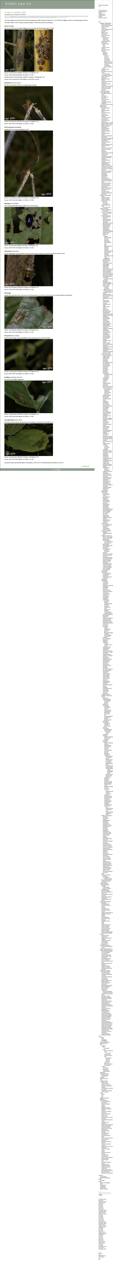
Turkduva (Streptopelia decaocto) (106, 193)
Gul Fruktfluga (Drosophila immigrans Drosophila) (106, 409)
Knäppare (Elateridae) (105, 642)
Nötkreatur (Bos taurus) (106, 71)
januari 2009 (102, 1221)
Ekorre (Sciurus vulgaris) (105, 27)
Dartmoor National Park (108, 1051)
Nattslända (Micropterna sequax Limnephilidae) (107, 708)
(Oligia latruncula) (108, 291)
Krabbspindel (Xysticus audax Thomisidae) (106, 1001)
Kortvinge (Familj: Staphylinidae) (107, 648)
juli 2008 (101, 1228)
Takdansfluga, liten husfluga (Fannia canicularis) (107, 479)
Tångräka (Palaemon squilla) (106, 900)
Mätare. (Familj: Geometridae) (106, 285)
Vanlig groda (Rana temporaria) (105, 200)
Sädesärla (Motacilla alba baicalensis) (106, 184)
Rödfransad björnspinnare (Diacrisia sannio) (107, 310)
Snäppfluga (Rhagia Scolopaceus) (107, 459)
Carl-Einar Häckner (106, 56)
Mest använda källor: (104, 5)
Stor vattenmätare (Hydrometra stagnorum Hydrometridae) (107, 672)
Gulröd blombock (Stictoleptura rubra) (107, 621)
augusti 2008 (102, 1227)
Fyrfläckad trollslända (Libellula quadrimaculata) (108, 779)
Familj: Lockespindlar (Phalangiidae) (106, 981)
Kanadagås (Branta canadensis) (106, 140)
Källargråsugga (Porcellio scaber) (105, 890)
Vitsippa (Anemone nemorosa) (105, 1167)
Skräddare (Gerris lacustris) (107, 666)
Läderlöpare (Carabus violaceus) (107, 650)
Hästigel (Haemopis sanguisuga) (106, 941)
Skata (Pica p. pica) (105, 162)
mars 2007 (101, 1240)
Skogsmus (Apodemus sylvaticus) (106, 82)
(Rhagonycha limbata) (107, 610)
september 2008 (102, 1226)
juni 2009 (101, 1216)
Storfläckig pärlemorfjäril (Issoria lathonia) (107, 331)
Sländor (103, 697)
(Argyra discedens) (107, 355)
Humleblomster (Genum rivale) (107, 1120)
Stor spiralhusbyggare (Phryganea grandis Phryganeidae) (108, 717)
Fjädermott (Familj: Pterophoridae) (107, 225)
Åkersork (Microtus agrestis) (105, 89)
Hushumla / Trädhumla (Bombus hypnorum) (107, 838)
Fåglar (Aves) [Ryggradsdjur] (103, 106)
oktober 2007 (102, 1232)
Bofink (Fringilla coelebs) (104, 116)
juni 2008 (101, 1229)
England (103, 1046)
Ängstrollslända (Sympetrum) (108, 805)
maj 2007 (101, 1238)
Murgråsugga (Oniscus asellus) (107, 888)
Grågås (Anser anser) (106, 125)
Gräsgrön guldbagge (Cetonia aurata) (108, 619)
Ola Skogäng (107, 65)
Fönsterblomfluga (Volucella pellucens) (108, 376)
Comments (102, 1255)
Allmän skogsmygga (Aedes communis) (107, 537)
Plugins (100, 13)
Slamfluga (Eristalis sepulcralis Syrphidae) (107, 453)
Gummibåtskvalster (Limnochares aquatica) (107, 526)
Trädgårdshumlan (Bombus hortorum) (107, 865)
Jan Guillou (106, 58)
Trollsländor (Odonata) (105, 741)
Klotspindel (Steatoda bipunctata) (106, 999)
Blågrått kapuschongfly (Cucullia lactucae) (107, 238)
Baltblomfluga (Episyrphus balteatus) (106, 359)
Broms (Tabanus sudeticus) (108, 390)
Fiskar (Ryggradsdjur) (105, 92)
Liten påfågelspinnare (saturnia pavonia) (108, 246)
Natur (100, 1036)
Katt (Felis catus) (105, 43)
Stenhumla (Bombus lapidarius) (107, 855)
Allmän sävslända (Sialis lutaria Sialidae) (108, 738)
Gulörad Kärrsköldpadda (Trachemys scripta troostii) (105, 909)
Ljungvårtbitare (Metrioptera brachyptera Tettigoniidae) (106, 506)
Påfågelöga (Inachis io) (107, 299)
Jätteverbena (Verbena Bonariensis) (106, 1129)
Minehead (106, 1048)
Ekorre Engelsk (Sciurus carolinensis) (107, 30)
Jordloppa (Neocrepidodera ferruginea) (107, 639)
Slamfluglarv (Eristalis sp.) (106, 456)
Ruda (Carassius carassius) (105, 100)
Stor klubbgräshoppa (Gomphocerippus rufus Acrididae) (108, 510)
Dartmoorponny (106, 74)
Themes (100, 16)
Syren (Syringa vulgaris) (107, 1157)
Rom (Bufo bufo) (106, 207)
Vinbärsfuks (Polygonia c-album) (107, 346)
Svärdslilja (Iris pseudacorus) (104, 1155)
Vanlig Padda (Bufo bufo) (105, 205)
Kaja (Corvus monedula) (107, 138)
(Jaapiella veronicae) (106, 551)
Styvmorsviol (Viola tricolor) (105, 1153)
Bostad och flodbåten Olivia (105, 1183)
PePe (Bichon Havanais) (106, 38)
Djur (99, 22)
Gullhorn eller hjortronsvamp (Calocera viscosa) (105, 1083)
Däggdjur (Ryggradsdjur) (105, 23)
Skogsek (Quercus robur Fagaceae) (107, 1147)
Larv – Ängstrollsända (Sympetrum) (109, 808)
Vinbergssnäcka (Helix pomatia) (106, 969)
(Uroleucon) (105, 211)
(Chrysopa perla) (108, 732)
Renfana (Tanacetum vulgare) (106, 1144)
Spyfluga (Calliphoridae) (106, 467)
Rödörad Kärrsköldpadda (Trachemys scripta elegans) (105, 918)
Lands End (106, 1062)
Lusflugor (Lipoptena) (106, 531)
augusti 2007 (102, 1234)
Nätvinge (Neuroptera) (106, 728)
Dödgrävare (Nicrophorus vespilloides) (106, 596)
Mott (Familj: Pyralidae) (105, 280)
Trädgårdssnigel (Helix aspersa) (106, 964)
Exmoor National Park (108, 1056)
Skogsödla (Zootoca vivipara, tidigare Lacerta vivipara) (106, 926)
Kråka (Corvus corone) (106, 148)
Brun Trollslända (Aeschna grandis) (108, 751)
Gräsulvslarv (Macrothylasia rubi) (107, 242)
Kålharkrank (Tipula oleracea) (107, 556)
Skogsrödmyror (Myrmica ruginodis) (107, 849)
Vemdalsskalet (106, 1071)
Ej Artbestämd (103, 1176)
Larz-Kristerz (107, 59)
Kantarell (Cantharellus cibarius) (106, 1086)
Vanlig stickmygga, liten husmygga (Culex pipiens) (107, 568)
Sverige (103, 1066)
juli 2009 (101, 1215)
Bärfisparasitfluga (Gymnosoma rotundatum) (107, 396)
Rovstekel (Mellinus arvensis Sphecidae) (108, 846)
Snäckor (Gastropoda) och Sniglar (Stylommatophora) (106, 949)
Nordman (106, 64)
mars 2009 (101, 1220)
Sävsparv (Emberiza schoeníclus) (106, 186)
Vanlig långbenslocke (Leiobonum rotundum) (106, 1024)
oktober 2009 (102, 1212)
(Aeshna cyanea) (108, 278)
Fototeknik (102, 1180)
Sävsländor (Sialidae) (105, 735)
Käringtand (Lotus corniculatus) (105, 1134)
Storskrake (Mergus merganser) (106, 173)
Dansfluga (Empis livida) (107, 399)
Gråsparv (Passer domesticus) (105, 127)
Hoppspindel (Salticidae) (104, 989)
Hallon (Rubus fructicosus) (104, 1115)
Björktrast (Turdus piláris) (105, 111)
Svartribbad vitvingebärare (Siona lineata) (106, 334)
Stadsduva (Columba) (106, 167)
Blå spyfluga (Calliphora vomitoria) (106, 379)
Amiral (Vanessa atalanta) (107, 217)
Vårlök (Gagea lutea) (106, 1169)
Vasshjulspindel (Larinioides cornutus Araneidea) (106, 1031)
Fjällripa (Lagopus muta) (106, 123)
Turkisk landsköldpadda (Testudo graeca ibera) (107, 932)
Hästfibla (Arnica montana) (105, 1123)
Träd (102, 1161)
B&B (104, 1047)
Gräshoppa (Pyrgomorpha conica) (106, 494)
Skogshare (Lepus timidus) (105, 79)
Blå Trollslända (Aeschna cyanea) (107, 748)
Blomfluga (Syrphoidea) (106, 373)
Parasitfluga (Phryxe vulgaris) (107, 439)
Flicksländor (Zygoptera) (107, 754)
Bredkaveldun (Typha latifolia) (106, 1109)
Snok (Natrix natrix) (105, 928)
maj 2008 (101, 1230)
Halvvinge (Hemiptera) (105, 626)
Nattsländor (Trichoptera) (106, 705)
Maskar (102, 934)
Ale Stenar (105, 1067)
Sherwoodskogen (108, 1064)
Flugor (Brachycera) (106, 354)
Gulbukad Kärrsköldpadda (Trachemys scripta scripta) (105, 904)
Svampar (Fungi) (104, 1081)
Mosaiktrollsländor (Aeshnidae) (107, 277)
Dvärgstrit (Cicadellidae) (106, 877)
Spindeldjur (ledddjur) (105, 970)
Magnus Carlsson (108, 62)
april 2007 (101, 1239)
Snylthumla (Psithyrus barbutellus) (106, 852)
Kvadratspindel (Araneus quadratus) (106, 1004)
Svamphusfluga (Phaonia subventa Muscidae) (107, 475)
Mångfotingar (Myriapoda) (104, 571)
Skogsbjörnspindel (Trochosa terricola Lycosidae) (105, 1019)
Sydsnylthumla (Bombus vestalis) (107, 862)
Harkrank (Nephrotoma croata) (108, 553)
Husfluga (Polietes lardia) (107, 425)
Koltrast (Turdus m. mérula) (105, 146)
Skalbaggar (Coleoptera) (104, 580)
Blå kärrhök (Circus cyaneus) (105, 113)
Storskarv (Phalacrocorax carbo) (106, 170)
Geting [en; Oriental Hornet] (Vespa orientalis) (107, 826)
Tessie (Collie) (106, 40)
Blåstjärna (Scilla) (105, 1107)
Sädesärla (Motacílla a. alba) (106, 181)
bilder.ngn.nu (18, 3)
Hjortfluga (105, 532)
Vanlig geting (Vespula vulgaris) (107, 867)
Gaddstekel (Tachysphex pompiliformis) (106, 823)
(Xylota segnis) (106, 356)
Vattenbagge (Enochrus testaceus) (106, 692)
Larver (104, 235)
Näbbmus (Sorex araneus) (105, 70)
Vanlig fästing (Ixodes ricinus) (106, 529)
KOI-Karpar (103, 96)
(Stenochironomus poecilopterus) (108, 542)
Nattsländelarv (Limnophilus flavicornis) (107, 713)
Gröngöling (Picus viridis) (105, 134)
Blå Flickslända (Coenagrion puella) (109, 757)
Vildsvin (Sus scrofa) (106, 87)
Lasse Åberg (107, 60)
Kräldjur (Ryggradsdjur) (105, 901)
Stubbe (103, 1151)
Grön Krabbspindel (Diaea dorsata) (105, 987)
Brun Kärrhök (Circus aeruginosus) (106, 118)
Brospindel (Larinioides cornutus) (106, 975)
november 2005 (102, 1246)
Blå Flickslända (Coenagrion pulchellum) (109, 761)
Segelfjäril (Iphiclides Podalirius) (108, 316)
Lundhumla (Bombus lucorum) (107, 841)
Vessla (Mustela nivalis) (107, 86)
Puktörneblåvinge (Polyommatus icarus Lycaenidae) (108, 296)
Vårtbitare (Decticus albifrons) (107, 518)
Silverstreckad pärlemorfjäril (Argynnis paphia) (107, 322)
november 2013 (102, 1199)
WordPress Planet (103, 17)
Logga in (100, 1253)
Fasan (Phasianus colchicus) (105, 121)
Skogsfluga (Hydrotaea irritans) (107, 450)
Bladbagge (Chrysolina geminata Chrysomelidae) (22, 16)
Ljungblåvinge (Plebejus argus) (107, 260)
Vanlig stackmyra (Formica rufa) (107, 869)
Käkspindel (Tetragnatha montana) (107, 1006)
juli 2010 (101, 1204)
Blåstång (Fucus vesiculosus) (105, 1075)
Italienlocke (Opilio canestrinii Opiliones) (106, 997)
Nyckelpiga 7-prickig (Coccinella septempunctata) (107, 653)
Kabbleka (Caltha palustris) (105, 1131)
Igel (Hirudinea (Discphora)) (104, 943)
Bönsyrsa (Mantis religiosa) (107, 214)
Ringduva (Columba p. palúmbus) (106, 158)
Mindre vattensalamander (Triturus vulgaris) (105, 198)
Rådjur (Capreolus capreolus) (105, 77)
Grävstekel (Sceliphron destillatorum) (106, 830)
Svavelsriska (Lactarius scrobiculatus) (106, 1091)
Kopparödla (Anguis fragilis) (106, 914)
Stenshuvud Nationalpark (106, 1069)
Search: (100, 1191)
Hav (102, 1095)
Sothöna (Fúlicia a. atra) (106, 166)
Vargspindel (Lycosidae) (107, 1028)
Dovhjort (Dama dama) (106, 25)
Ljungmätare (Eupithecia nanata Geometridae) (107, 263)
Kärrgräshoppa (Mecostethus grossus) (106, 502)
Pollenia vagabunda (107, 469)
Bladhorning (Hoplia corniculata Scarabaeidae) (107, 593)
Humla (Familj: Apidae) (106, 835)
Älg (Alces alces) (105, 91)
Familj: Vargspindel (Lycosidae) (105, 983)
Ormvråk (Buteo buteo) (106, 156)
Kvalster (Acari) (104, 523)
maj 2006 (101, 1245)
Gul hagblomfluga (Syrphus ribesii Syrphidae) (73, 16)
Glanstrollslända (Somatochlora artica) (108, 784)
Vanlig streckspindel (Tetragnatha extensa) (106, 1027)
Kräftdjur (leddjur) (104, 883)
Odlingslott (102, 1072)
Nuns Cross (108, 1053)
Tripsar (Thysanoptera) (106, 879)
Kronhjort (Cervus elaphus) (105, 48)
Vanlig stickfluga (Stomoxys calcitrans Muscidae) (108, 485)
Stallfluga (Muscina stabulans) (107, 472)
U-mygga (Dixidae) (107, 566)
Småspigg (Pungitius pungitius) (106, 102)
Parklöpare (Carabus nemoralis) (108, 656)
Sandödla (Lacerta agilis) (105, 921)
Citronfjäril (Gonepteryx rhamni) (108, 222)
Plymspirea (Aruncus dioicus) (106, 1142)
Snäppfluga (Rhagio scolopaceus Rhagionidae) (107, 462)
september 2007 (102, 1233)
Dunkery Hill (108, 1058)
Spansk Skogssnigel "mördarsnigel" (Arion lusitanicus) (106, 956)
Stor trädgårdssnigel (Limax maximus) (106, 959)
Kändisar (105, 54)
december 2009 (102, 1210)
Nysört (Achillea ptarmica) (105, 1140)
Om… (100, 6)
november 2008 (102, 1223)
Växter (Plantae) (104, 1100)
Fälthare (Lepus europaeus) (104, 33)
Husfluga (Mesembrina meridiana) (106, 422)
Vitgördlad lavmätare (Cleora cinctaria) (108, 352)
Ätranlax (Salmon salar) (106, 104)
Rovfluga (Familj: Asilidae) (106, 444)
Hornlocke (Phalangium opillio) (107, 994)
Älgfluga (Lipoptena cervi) (107, 534)
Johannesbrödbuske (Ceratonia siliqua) (106, 1126)
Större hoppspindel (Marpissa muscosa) (108, 992)
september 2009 (102, 1214)
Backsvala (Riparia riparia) (105, 108)
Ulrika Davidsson (108, 66)
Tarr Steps (108, 1061)
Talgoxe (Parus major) (106, 188)
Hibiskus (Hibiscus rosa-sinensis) (107, 1118)
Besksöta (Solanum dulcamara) (106, 1102)
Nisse (104, 68)
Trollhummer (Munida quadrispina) (106, 897)
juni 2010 (101, 1205)
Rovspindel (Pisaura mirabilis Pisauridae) (19, 17)
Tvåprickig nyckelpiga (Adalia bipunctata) (107, 688)
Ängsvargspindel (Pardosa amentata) (106, 1034)
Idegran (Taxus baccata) (107, 1124)
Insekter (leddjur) (104, 208)
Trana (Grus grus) (105, 191)
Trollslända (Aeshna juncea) (108, 795)
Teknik (100, 1179)
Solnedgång (104, 1041)
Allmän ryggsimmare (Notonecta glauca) (107, 629)
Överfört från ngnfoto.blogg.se (50, 17)
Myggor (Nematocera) (106, 535)
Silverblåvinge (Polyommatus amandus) (106, 319)
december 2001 (102, 1249)
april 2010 (101, 1207)
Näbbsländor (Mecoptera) (106, 722)
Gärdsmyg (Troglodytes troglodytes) (106, 136)
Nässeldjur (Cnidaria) (105, 945)
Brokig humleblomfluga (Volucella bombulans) (107, 383)
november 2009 (102, 1211)
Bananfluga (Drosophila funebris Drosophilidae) (107, 362)
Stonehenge (107, 1065)
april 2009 (101, 1218)
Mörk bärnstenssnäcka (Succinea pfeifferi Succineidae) (106, 952)
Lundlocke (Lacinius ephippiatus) (105, 1009)
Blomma (103, 1106)
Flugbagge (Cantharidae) (106, 599)
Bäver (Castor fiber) (105, 24)
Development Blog (103, 10)
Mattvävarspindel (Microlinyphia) (105, 1011)
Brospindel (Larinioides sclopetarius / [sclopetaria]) (106, 978)
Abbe (104, 45)
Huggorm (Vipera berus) (107, 912)
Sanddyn (102, 1077)
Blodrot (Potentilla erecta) (105, 1104)
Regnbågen (104, 1039)
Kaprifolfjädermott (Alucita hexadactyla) (108, 231)
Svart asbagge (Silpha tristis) (106, 676)
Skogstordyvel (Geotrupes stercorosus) (106, 663)
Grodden (105, 52)
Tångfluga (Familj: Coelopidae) (107, 482)
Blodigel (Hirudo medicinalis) (105, 936)
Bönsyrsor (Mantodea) (106, 212)
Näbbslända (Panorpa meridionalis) (107, 725)
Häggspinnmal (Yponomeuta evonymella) (106, 228)
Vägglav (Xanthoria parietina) (104, 1098)
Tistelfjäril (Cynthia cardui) (107, 341)
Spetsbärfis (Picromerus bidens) (107, 668)
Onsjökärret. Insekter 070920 (15, 14)
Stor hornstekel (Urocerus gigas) (107, 857)
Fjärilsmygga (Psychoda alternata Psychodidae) (107, 545)
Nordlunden (103, 1186)
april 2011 (101, 1200)
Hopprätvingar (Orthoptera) (104, 491)
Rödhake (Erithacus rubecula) (105, 160)
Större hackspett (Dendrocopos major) (106, 179)
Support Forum (102, 15)
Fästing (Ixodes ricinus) (106, 985)
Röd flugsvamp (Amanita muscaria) (107, 1089)
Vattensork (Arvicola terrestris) (106, 84)
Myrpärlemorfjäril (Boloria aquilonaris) (108, 283)
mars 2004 (101, 1247)
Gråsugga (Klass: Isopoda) (105, 885)
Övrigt (100, 1181)
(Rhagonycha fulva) (107, 608)
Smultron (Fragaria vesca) (105, 1149)
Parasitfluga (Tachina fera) (108, 442)
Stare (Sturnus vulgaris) (106, 168)
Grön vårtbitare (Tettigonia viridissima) (106, 498)
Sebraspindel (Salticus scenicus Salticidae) (106, 1016)
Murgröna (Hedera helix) (105, 1136)
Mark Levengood (108, 63)
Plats (104, 1049)
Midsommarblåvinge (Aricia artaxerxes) (108, 270)
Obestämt (101, 1175)
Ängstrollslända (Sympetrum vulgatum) (108, 802)
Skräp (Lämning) (104, 1078)
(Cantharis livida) (108, 603)
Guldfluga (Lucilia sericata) (107, 416)
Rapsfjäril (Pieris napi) (106, 305)
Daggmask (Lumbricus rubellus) (106, 938)
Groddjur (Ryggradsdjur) (105, 195)
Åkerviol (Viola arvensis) (107, 1170)
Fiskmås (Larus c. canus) (107, 122)
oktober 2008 (102, 1224)
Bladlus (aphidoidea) (40, 16)
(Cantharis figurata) (106, 602)
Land (101, 1044)
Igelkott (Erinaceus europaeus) (105, 42)
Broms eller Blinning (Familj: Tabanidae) (107, 387)
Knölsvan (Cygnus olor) (106, 144)
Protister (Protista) (104, 1073)
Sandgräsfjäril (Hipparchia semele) (107, 313)
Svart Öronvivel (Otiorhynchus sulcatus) (106, 679)
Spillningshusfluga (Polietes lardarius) (107, 465)
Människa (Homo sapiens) (105, 50)
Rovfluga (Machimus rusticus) (107, 447)
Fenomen (102, 1037)
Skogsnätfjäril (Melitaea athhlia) (107, 325)
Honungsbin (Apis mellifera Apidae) (107, 833)
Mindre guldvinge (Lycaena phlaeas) (107, 272)
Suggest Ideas (102, 14)
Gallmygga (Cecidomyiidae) (107, 548)
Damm (102, 1094)
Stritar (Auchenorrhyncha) (106, 874)
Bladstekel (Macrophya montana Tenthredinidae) (106, 818)
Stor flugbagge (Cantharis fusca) (108, 612)
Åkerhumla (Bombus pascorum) (107, 872)
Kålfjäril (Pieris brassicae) (106, 233)
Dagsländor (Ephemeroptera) (107, 699)
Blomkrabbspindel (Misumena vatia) (105, 972)
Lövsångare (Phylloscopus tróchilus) (107, 152)
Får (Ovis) (103, 31)
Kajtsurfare (105, 53)
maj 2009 (101, 1217)
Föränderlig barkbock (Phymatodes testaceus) (108, 616)
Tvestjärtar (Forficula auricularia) (106, 881)
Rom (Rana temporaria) (105, 203)
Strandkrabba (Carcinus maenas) (106, 895)
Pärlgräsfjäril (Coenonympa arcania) (106, 302)
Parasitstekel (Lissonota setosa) (107, 844)
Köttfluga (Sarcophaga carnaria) (106, 434)
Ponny (102, 73)
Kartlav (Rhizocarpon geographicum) (105, 1043)
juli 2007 (101, 1235)
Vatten (101, 1093)
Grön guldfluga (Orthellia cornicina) (107, 405)
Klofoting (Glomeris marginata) (107, 577)
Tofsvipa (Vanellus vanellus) (105, 190)
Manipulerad (103, 1185)
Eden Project (107, 1054)
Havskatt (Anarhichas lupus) (106, 94)
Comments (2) (85, 466)
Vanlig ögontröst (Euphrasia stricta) (105, 1165)
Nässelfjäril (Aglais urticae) (107, 293)
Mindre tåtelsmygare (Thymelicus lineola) (108, 274)
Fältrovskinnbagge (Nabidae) (108, 633)
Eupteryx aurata (108, 878)
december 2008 (102, 1222)
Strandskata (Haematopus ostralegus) (104, 176)
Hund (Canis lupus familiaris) (105, 36)
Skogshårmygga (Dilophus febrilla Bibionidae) (107, 561)
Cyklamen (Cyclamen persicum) (106, 1112)
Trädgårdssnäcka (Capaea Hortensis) (105, 966)
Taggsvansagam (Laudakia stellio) (105, 930)
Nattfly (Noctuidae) (107, 289)
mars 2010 (101, 1209)
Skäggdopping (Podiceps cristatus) (106, 164)
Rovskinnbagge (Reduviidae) (107, 635)
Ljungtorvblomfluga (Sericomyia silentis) (107, 437)
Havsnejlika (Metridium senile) (106, 947)
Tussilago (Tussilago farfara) (106, 1163)
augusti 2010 (102, 1203)
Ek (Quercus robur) (105, 1113)
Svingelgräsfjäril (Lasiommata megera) (106, 338)
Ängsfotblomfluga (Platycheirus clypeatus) (107, 488)
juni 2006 (101, 1244)
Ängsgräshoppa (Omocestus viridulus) (106, 521)
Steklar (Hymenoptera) (106, 815)
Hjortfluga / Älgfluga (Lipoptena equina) (107, 419)
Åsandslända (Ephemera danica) (107, 702)
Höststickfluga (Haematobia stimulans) (106, 428)
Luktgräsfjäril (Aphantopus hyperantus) (106, 267)
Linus (104, 46)
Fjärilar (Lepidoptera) (106, 215)
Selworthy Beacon (108, 1060)
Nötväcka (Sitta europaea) (104, 154)
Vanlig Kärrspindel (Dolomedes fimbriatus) (106, 1022)
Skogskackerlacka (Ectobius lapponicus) (106, 695)
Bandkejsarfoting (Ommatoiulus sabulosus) (107, 574)
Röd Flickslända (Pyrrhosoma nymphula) (109, 776)
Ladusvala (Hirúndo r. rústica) (106, 150)
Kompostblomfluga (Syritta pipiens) (107, 431)
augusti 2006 (102, 1243)
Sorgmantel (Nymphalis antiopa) (107, 328)
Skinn (102, 923)
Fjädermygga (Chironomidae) (106, 540)
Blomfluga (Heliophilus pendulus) (105, 370)
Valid (101, 1256)
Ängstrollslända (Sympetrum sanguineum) (108, 799)
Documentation (102, 11)
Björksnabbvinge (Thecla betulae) (107, 220)
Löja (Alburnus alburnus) (104, 98)
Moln (102, 1038)
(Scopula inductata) (106, 288)
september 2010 (102, 1201)
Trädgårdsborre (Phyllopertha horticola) (106, 682)
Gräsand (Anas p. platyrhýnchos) (105, 129)
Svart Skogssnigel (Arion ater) (107, 961)
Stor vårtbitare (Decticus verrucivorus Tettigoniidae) (106, 514)
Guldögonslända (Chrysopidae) (108, 730)
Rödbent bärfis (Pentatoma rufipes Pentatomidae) (107, 659)
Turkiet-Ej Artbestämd (105, 1178)
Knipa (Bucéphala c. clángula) (106, 142)
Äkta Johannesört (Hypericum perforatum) (107, 1172)
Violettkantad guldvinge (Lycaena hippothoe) (107, 349)
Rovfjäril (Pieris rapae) (106, 307)
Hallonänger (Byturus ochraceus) (108, 623)
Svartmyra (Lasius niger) (107, 860)
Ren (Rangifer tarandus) (106, 75)
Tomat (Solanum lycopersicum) (105, 1159)
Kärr (102, 1096)
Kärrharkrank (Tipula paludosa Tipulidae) (107, 558)
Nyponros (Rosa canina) (107, 1138)
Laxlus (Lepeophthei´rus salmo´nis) (106, 892)
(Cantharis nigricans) (106, 605)
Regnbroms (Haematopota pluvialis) (107, 393)
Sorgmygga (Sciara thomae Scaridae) (107, 564)
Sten (101, 1079)
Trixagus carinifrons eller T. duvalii (108, 645)
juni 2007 (101, 1237)
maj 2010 (101, 1206)
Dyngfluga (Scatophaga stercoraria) (53, 16)
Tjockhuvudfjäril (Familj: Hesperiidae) (107, 343)
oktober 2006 (102, 1241)
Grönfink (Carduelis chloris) (105, 131)
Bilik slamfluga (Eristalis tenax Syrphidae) (106, 366)
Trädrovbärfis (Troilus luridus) (36, 17)
